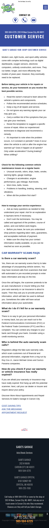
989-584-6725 (10, 32)
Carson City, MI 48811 (35, 32)
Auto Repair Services (24, 452)
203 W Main (22, 32)
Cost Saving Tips (11, 406)
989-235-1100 (25, 488)
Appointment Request (14, 412)
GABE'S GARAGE (10, 50)
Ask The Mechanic (12, 409)
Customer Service (37, 50)
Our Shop (22, 50)
